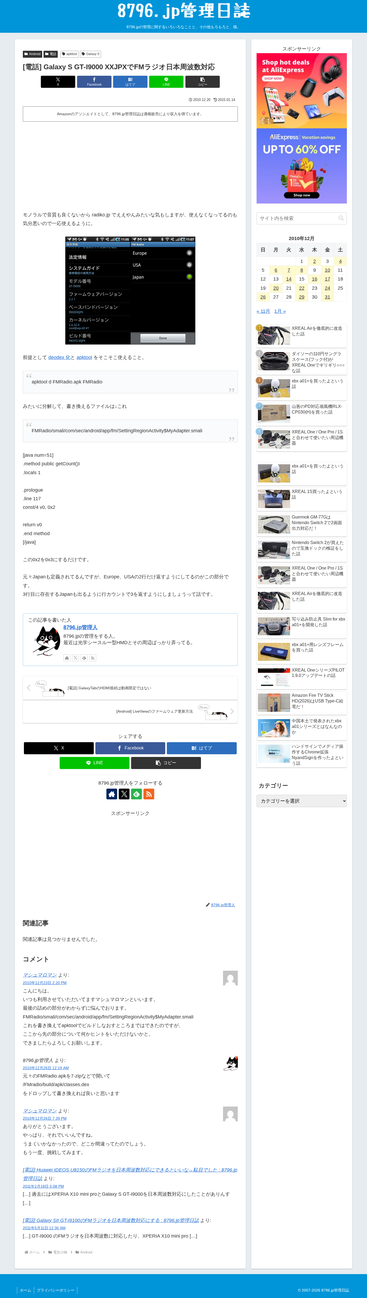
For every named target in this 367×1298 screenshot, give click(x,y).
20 (276, 288)
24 (327, 288)
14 (289, 279)
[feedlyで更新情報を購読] (84, 657)
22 (301, 288)
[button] (202, 82)
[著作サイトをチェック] (66, 657)
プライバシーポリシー (55, 1290)
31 (327, 297)
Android (35, 54)
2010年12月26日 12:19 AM (46, 1068)
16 (314, 279)
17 (327, 279)
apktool (71, 54)
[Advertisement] (130, 164)
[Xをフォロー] (75, 657)
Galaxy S (92, 54)
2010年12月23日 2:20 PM (45, 983)
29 (301, 297)
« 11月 (263, 311)
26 (263, 297)
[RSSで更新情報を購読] (92, 657)
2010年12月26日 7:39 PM (45, 1118)
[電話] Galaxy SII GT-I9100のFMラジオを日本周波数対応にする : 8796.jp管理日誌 (111, 1220)
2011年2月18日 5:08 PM (43, 1186)
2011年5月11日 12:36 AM (44, 1228)
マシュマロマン (40, 975)
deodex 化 (59, 357)
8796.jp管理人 (80, 627)
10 (327, 270)
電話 (53, 54)
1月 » (280, 311)
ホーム (25, 1290)
